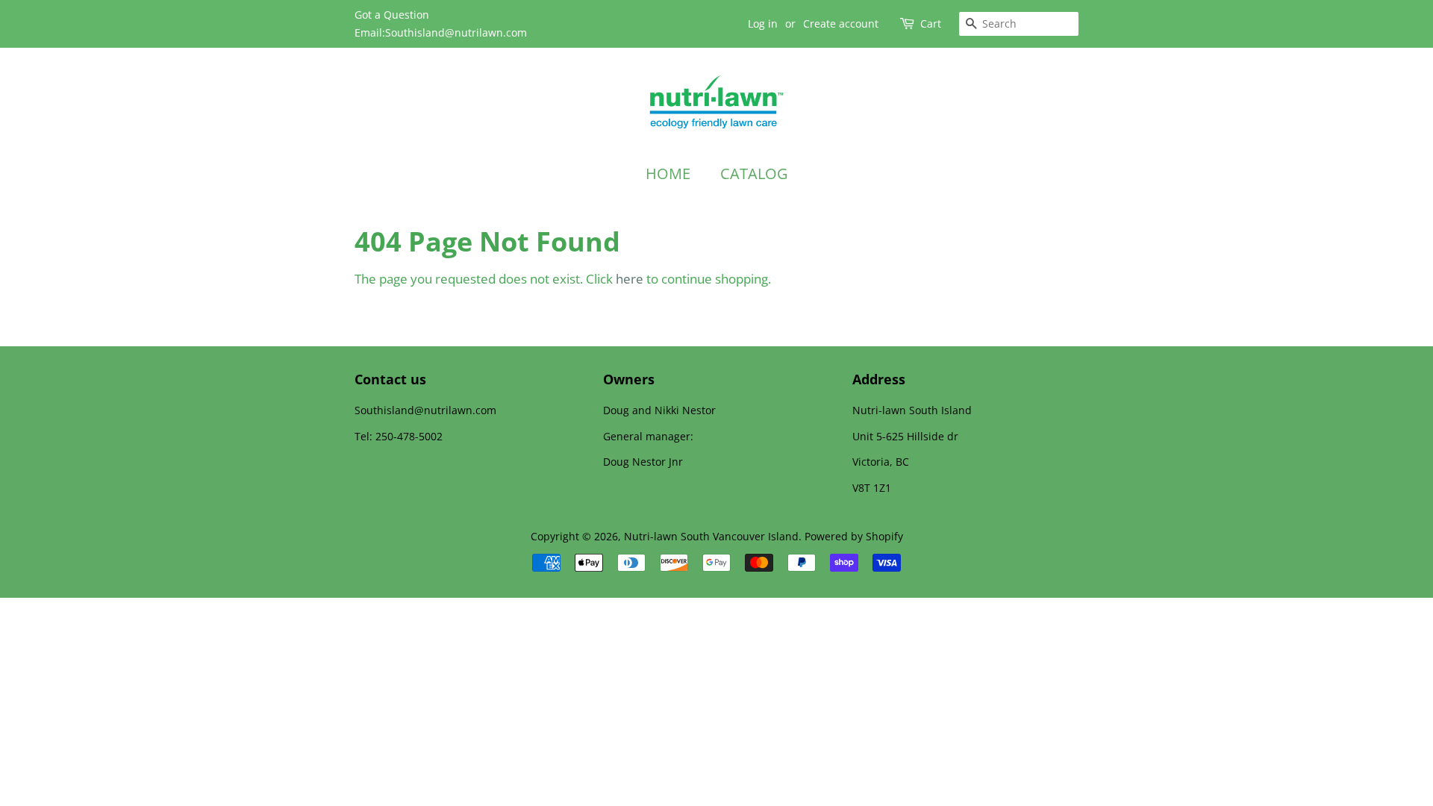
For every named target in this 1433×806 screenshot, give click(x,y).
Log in (763, 23)
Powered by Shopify (854, 536)
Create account (840, 23)
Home (668, 173)
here (629, 278)
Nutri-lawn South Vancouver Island (711, 536)
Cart (930, 23)
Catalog (754, 173)
